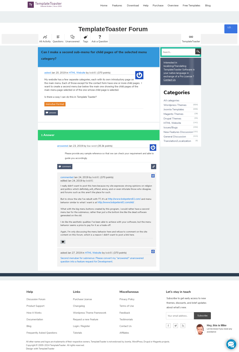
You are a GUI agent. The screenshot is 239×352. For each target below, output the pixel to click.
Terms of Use (127, 306)
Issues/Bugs (171, 127)
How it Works (34, 312)
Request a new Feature (85, 319)
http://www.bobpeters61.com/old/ (116, 202)
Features (117, 5)
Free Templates (191, 5)
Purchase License (82, 299)
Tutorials (77, 332)
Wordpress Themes (175, 105)
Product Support (35, 306)
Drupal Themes (172, 118)
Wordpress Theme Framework (89, 312)
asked (47, 72)
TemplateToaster (191, 41)
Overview (173, 5)
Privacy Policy (127, 299)
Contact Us (170, 79)
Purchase (158, 5)
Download (133, 5)
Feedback (125, 312)
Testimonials (126, 319)
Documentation (35, 319)
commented (66, 177)
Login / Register (81, 326)
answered (62, 146)
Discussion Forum (36, 299)
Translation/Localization (177, 141)
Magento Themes (173, 114)
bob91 (93, 72)
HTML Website (77, 72)
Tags (85, 41)
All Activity (45, 41)
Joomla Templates (174, 109)
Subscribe (202, 315)
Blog (208, 5)
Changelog (79, 306)
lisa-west (92, 146)
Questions (58, 41)
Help (145, 5)
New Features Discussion (178, 132)
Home (103, 5)
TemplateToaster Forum (113, 29)
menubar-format (55, 104)
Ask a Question (100, 41)
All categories (171, 100)
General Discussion (175, 136)
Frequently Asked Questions (42, 332)
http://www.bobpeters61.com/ (124, 199)
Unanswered (72, 41)
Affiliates (124, 332)
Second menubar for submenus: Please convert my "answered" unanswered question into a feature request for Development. (102, 260)
